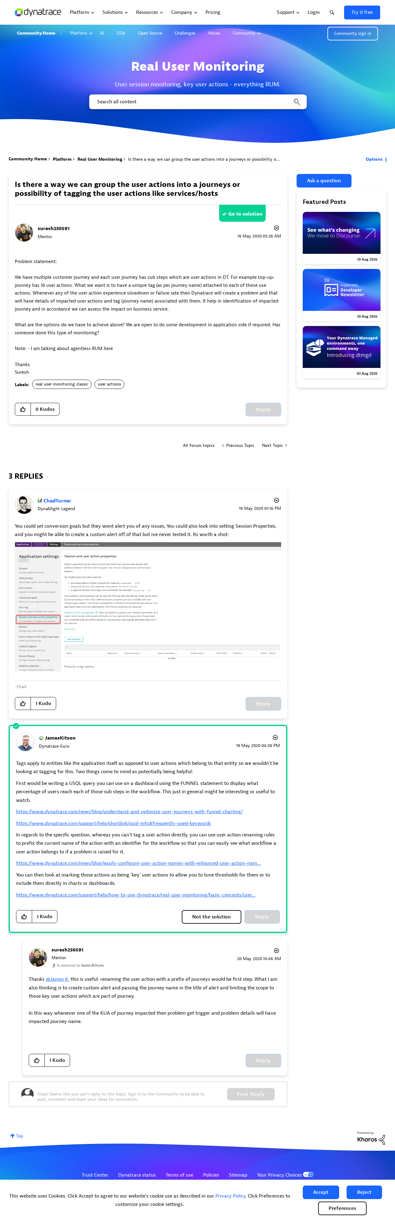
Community (244, 33)
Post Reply (251, 1094)
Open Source (150, 33)
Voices (214, 33)
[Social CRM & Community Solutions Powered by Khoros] (371, 1138)
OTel (121, 33)
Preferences (342, 1208)
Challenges (185, 33)
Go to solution (245, 214)
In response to (80, 965)
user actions (109, 384)
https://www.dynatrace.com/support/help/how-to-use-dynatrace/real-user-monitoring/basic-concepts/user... (136, 895)
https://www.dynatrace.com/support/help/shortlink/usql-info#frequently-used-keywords (113, 823)
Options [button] (374, 159)
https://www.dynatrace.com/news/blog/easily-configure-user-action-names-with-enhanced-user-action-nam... (138, 863)
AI (102, 33)
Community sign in (352, 33)
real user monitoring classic (61, 384)
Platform (78, 33)
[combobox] (197, 101)
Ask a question (324, 181)
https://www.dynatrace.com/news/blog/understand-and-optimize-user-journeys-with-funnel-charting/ (129, 812)
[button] (321, 1192)
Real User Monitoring (99, 159)
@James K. (57, 979)
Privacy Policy (230, 1196)
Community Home (36, 33)
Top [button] (19, 1136)
